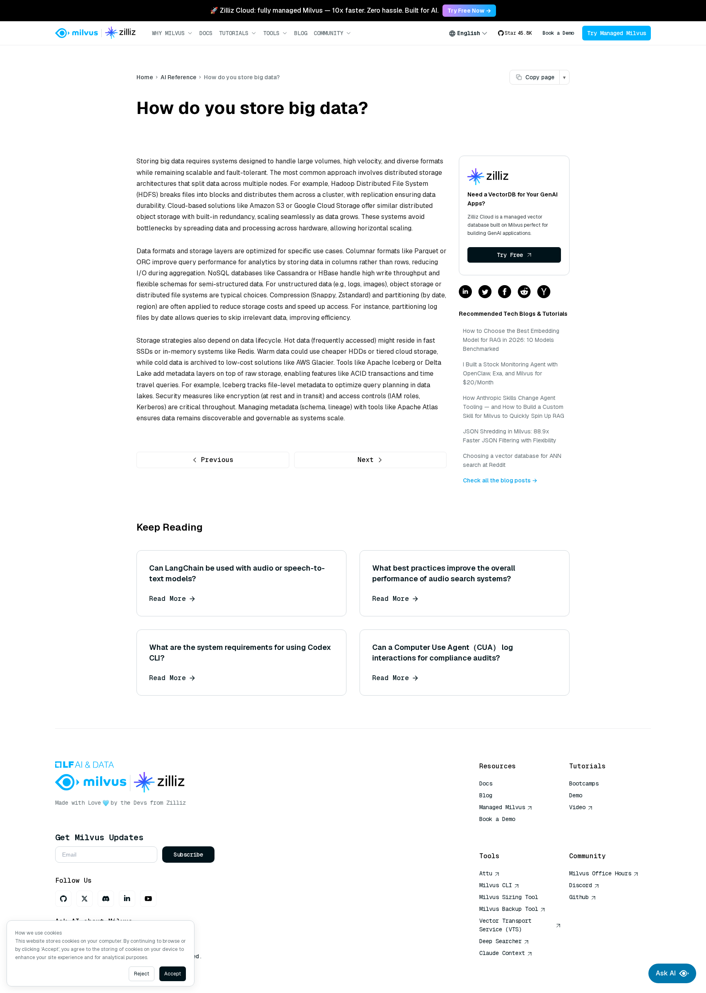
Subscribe (188, 854)
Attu (485, 873)
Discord (580, 885)
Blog (300, 33)
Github (579, 897)
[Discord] (106, 898)
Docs (205, 33)
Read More (167, 598)
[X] (84, 898)
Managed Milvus (502, 807)
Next (365, 459)
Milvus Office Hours (600, 873)
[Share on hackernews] (543, 292)
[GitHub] (63, 898)
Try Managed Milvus (616, 33)
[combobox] (468, 33)
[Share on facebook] (504, 292)
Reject (141, 974)
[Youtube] (148, 898)
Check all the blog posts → (500, 480)
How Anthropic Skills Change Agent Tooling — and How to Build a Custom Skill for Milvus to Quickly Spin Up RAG (513, 407)
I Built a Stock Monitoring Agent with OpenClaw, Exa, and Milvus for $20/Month (510, 373)
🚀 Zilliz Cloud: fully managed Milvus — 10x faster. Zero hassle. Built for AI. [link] (324, 10)
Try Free (510, 255)
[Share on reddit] (524, 292)
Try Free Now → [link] (469, 10)
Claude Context (502, 953)
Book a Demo (558, 33)
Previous (217, 459)
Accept (172, 974)
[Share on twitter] (485, 292)
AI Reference (179, 77)
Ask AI (666, 973)
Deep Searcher (500, 941)
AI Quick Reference (508, 831)
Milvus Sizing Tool (508, 897)
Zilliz (176, 802)
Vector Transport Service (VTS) (505, 925)
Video (577, 807)
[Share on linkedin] (465, 292)
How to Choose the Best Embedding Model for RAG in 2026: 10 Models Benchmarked (511, 340)
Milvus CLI (495, 885)
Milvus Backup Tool (508, 909)
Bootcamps (584, 783)
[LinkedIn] (127, 898)
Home (144, 77)
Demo (575, 795)
